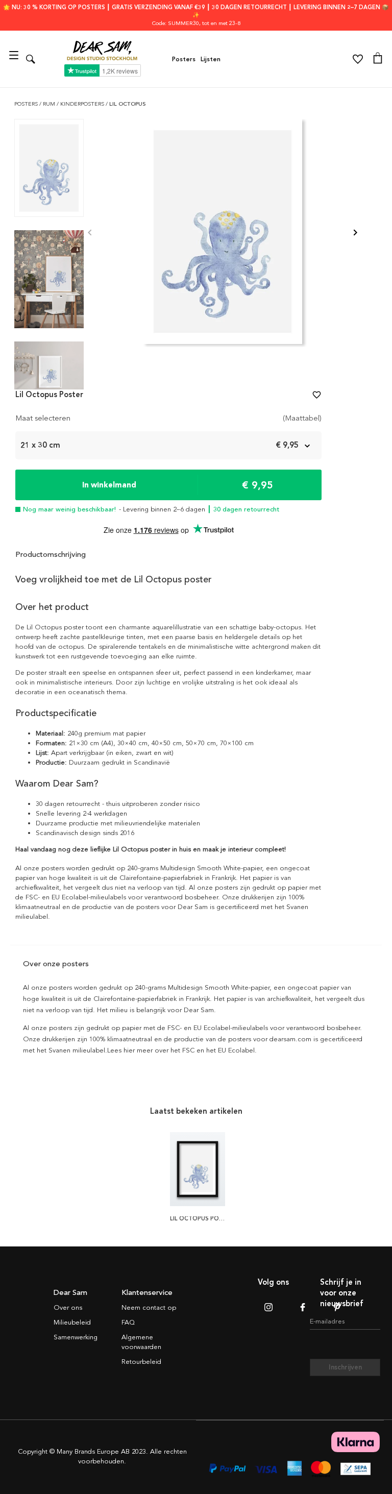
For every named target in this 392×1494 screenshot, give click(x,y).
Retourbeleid (141, 1362)
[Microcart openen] (378, 59)
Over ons (68, 1308)
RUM (50, 104)
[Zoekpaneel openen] (30, 59)
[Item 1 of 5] (222, 233)
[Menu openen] (15, 59)
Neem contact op (148, 1308)
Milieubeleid (72, 1322)
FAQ (128, 1322)
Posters (183, 59)
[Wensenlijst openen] (358, 59)
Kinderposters (83, 104)
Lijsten (210, 59)
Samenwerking (75, 1337)
